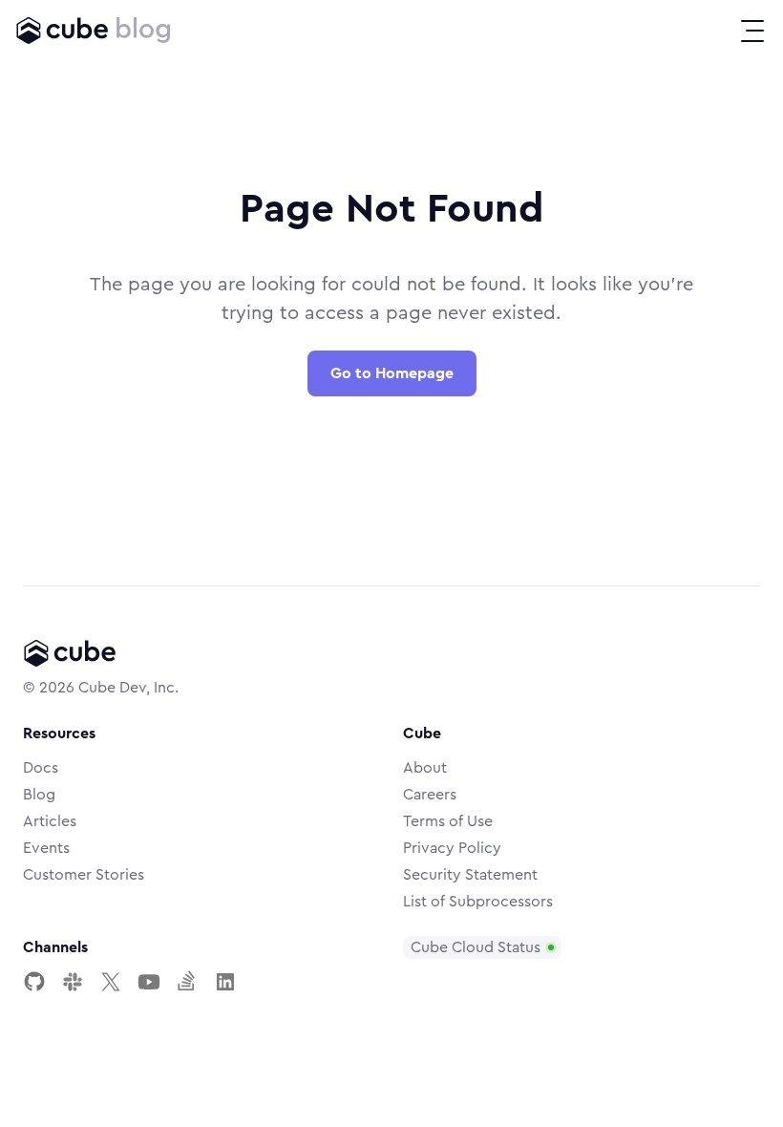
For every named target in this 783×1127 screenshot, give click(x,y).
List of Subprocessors (478, 901)
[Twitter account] (110, 981)
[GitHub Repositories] (34, 981)
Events (46, 848)
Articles (49, 821)
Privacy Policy (452, 848)
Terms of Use (448, 821)
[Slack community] (72, 981)
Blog (39, 794)
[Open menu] (752, 30)
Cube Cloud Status (475, 947)
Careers (429, 794)
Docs (40, 768)
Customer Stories (83, 874)
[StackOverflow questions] (187, 981)
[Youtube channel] (149, 981)
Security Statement (470, 874)
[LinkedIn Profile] (225, 981)
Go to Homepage (392, 373)
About (425, 768)
